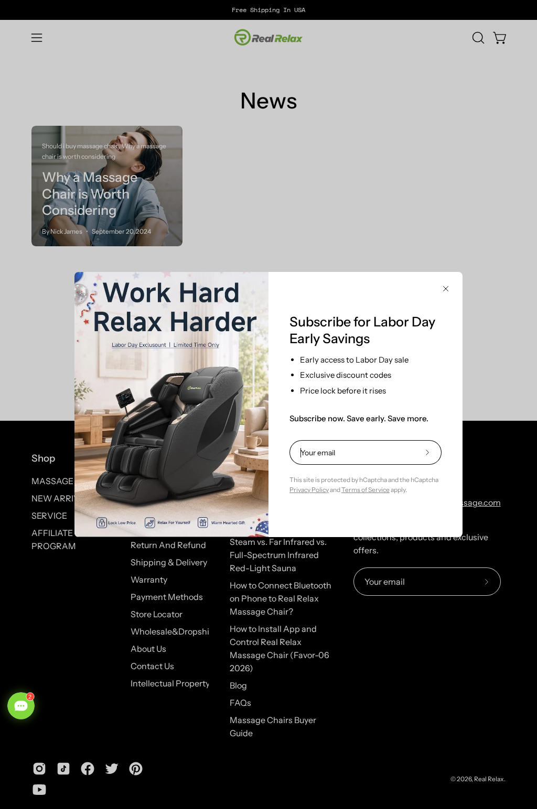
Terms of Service (365, 490)
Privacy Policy (309, 490)
